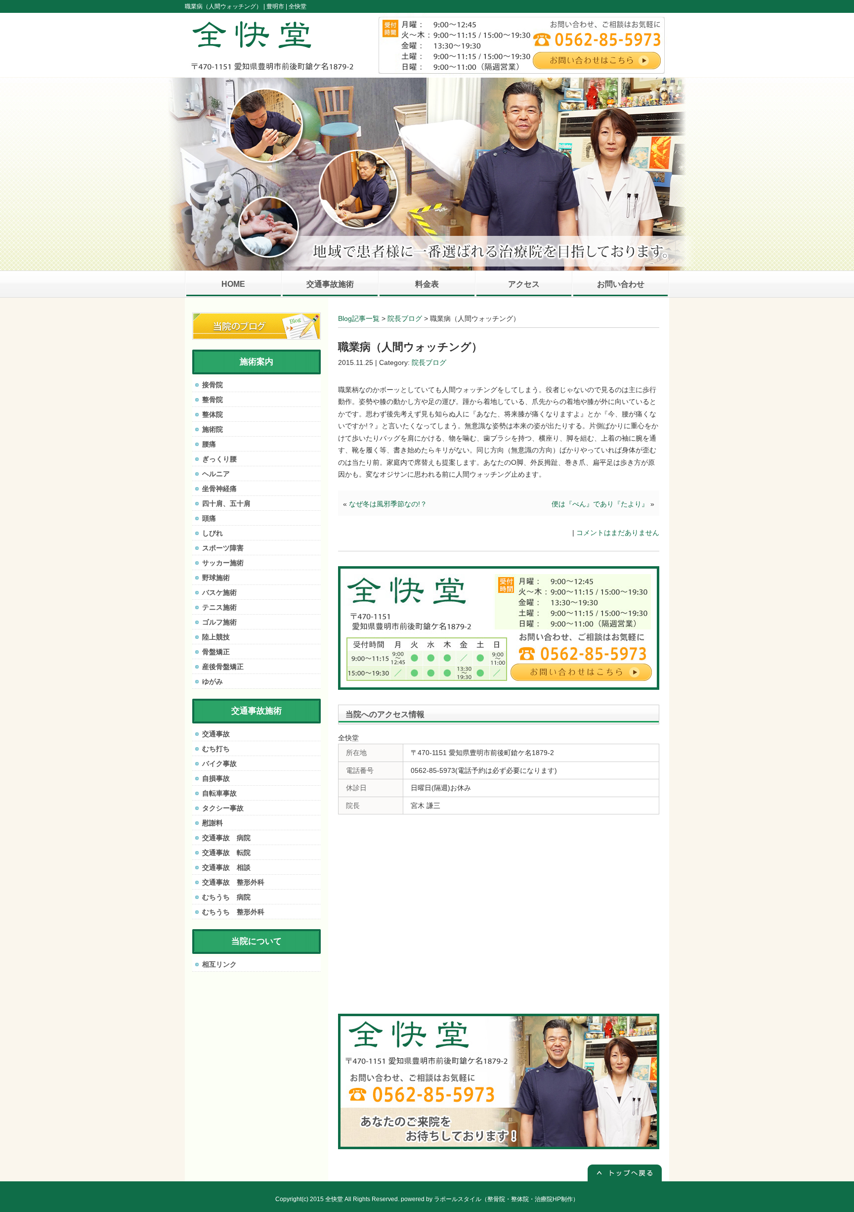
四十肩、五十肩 (226, 503)
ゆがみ (212, 681)
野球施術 (216, 578)
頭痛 (209, 518)
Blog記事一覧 (359, 318)
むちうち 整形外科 (233, 912)
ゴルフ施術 (219, 622)
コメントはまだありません (617, 533)
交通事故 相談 (226, 867)
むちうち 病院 (226, 897)
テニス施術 (219, 607)
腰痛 (209, 444)
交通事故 (216, 734)
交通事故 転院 (226, 852)
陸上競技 (216, 637)
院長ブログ (404, 318)
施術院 (212, 429)
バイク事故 (219, 763)
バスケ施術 (219, 592)
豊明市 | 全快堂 (286, 6)
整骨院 (212, 400)
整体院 (212, 414)
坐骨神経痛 (219, 489)
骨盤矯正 (216, 652)
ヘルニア (216, 474)
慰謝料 (212, 823)
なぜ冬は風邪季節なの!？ (388, 504)
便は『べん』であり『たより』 (600, 504)
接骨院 (212, 385)
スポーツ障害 (223, 548)
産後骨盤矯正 (223, 667)
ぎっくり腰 (219, 459)
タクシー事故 (223, 808)
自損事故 (216, 778)
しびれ (212, 533)
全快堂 (334, 1199)
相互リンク (219, 964)
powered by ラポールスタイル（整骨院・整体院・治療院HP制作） (490, 1199)
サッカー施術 (223, 563)
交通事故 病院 (226, 838)
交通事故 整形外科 (233, 882)
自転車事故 (219, 793)
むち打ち (216, 749)
